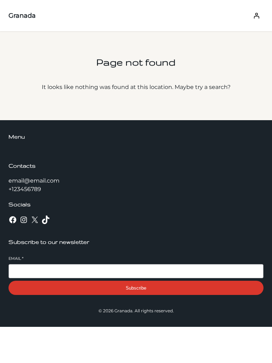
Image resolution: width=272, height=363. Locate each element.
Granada (22, 15)
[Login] (256, 16)
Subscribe (136, 288)
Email (15, 258)
